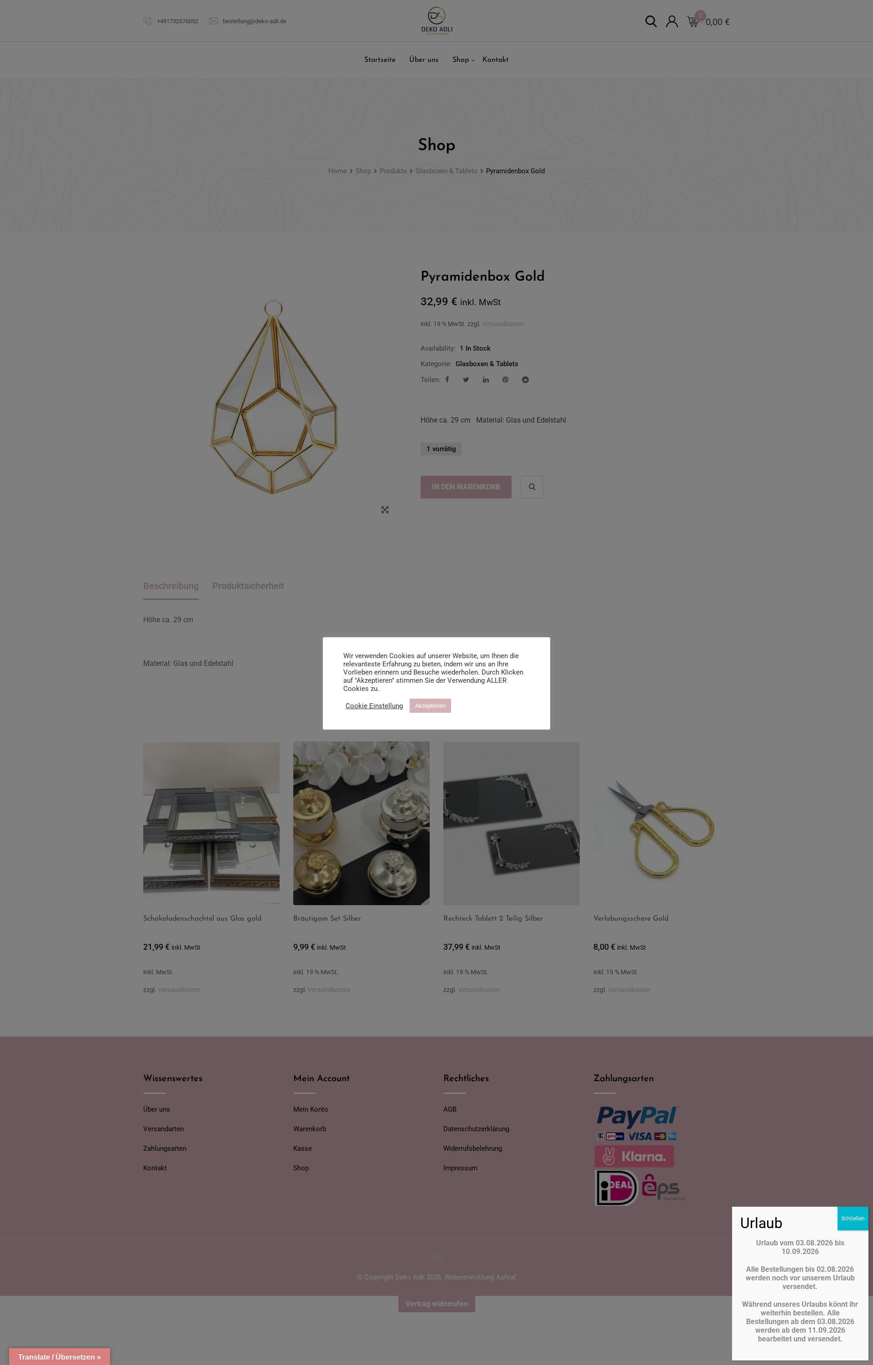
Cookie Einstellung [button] (374, 706)
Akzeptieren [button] (430, 705)
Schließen (853, 1218)
